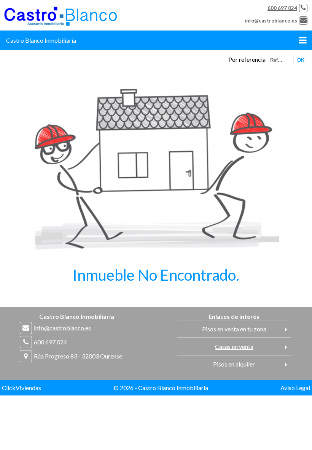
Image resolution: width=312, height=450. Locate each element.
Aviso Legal (295, 387)
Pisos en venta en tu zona (234, 329)
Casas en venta (234, 346)
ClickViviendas (21, 387)
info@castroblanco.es (271, 21)
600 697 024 (282, 8)
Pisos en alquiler (234, 364)
